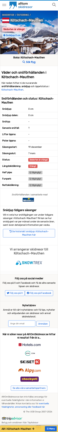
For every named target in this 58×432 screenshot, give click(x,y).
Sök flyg (30, 62)
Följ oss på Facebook (40, 293)
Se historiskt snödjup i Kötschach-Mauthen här (30, 233)
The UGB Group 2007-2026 (39, 411)
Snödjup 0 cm (13, 35)
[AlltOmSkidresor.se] (21, 5)
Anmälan (43, 323)
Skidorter (8, 15)
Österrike (23, 15)
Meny (52, 428)
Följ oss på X (16, 293)
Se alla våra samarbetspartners (29, 388)
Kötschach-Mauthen (26, 20)
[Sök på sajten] (54, 5)
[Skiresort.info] (28, 199)
